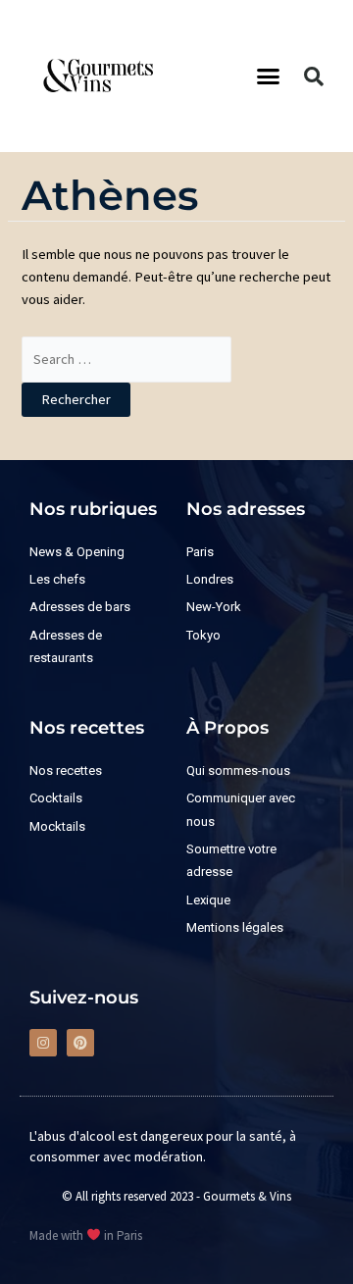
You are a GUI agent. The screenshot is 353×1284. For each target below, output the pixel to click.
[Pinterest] (80, 1042)
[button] (268, 76)
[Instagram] (43, 1042)
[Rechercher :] (126, 359)
